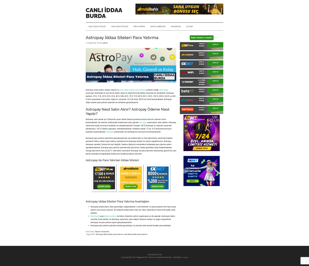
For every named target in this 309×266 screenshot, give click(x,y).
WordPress (177, 257)
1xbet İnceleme (215, 67)
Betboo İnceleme (215, 112)
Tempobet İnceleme (215, 85)
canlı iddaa (163, 90)
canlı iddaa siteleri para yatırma (133, 90)
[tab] (201, 46)
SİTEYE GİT (215, 44)
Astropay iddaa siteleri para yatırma (109, 234)
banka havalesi (110, 216)
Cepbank (109, 132)
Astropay (143, 122)
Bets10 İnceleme (215, 94)
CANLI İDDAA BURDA (104, 13)
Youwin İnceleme (215, 76)
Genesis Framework (164, 257)
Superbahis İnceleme (215, 103)
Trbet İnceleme (216, 49)
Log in (185, 257)
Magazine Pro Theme (145, 257)
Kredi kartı (95, 216)
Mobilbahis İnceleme (215, 58)
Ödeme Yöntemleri (102, 232)
